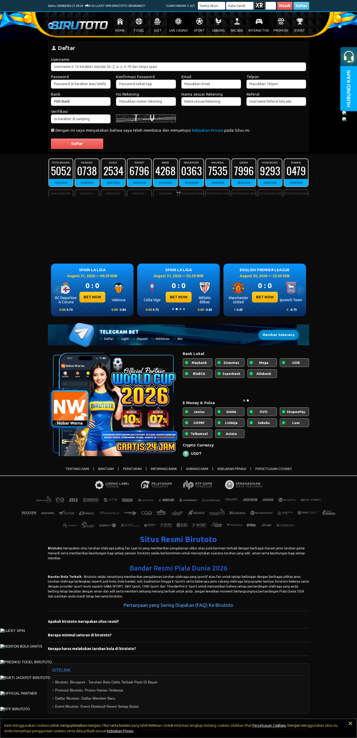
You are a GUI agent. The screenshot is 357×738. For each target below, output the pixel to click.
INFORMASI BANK (164, 468)
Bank (55, 94)
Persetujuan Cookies (269, 725)
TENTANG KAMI (77, 468)
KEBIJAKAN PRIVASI (231, 468)
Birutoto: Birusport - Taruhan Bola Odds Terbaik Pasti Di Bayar (106, 682)
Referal (253, 94)
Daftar (301, 6)
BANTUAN (106, 468)
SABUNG (218, 30)
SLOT (158, 30)
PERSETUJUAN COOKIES (273, 468)
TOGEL (139, 30)
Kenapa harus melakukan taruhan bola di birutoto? (92, 649)
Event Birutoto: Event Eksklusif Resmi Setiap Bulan (97, 706)
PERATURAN (132, 468)
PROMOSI (280, 30)
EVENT (300, 30)
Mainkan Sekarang (279, 334)
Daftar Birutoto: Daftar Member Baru (85, 698)
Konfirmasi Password (135, 76)
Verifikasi (59, 111)
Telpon (252, 76)
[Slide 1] (173, 309)
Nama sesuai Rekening (202, 94)
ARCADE (237, 30)
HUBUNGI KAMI (197, 468)
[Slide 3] (180, 309)
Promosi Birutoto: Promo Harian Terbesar (89, 690)
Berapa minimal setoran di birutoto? (80, 635)
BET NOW (96, 297)
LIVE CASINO (178, 30)
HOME (120, 30)
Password (60, 76)
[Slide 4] (184, 309)
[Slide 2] (177, 309)
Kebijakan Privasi (207, 130)
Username (60, 59)
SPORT (199, 30)
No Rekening (127, 94)
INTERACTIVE (259, 30)
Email (186, 76)
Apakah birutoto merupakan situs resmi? (83, 621)
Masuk (284, 6)
